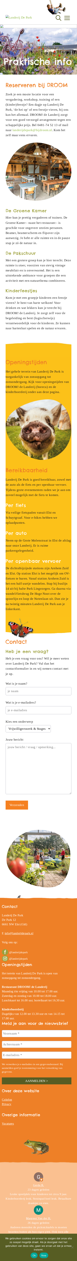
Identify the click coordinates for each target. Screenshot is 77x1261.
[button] (58, 15)
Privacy (6, 1104)
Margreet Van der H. (38, 1218)
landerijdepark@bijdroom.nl (32, 130)
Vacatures (8, 1123)
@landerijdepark (18, 952)
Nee (43, 1255)
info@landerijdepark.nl (19, 933)
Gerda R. (38, 1185)
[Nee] (72, 1247)
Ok (34, 1255)
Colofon (7, 1099)
